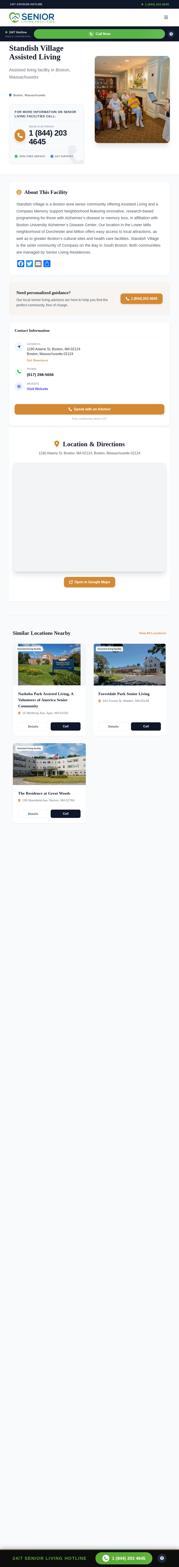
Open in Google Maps (92, 582)
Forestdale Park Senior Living (124, 694)
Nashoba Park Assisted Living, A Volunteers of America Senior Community (45, 700)
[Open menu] (166, 17)
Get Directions (37, 360)
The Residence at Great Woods (44, 793)
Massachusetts (35, 95)
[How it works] (171, 33)
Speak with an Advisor (92, 409)
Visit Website (37, 389)
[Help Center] (162, 1558)
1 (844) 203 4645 (157, 4)
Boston (18, 95)
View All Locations (152, 633)
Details (33, 726)
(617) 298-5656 (40, 374)
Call (66, 726)
